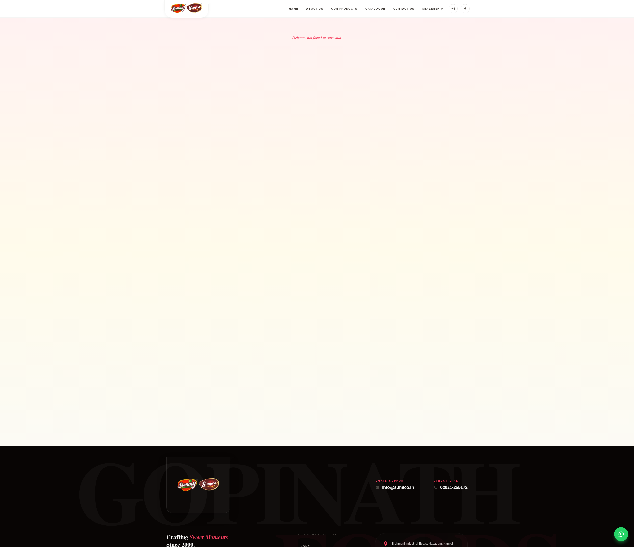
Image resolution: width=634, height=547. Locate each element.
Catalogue (375, 8)
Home (293, 8)
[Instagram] (453, 8)
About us (314, 8)
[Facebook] (465, 8)
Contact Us (403, 8)
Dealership (432, 8)
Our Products (344, 8)
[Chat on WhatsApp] (621, 534)
